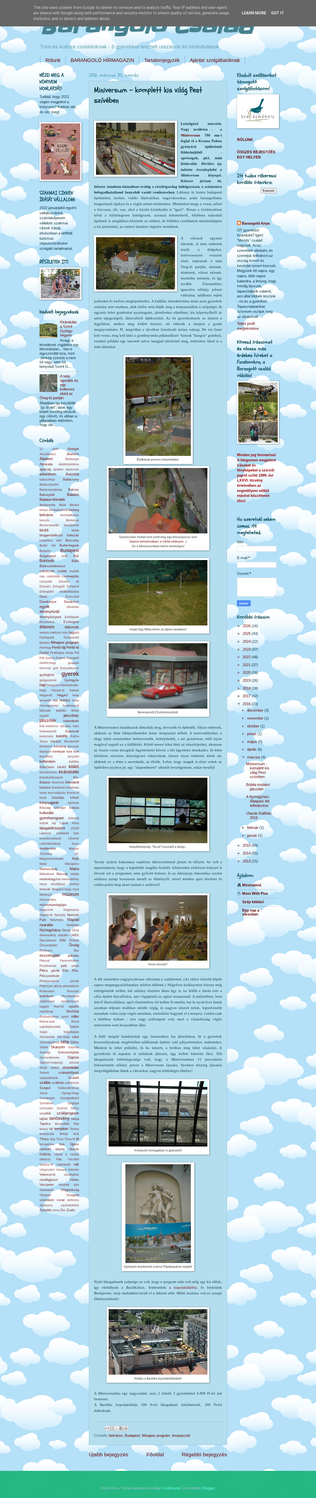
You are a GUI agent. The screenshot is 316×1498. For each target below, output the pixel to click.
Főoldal (155, 1454)
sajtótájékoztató (50, 1026)
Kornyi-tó (73, 792)
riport (64, 1016)
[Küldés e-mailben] (107, 1428)
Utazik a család (66, 1154)
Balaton (73, 495)
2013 (247, 861)
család (62, 571)
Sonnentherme (49, 1057)
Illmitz (75, 710)
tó (77, 1139)
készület (73, 756)
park (64, 966)
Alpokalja (46, 464)
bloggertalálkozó (51, 535)
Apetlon (58, 469)
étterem (47, 626)
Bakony (73, 489)
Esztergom (71, 622)
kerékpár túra (62, 751)
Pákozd (45, 960)
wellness (73, 1200)
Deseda (64, 581)
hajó (43, 685)
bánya (44, 509)
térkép (64, 1133)
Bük (76, 556)
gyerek (70, 674)
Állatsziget (72, 459)
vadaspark (64, 1164)
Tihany (44, 1139)
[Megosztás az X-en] (116, 1428)
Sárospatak (47, 1036)
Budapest (132, 1436)
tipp (52, 1139)
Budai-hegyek (69, 545)
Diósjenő (73, 586)
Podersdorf (47, 991)
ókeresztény (48, 935)
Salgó (43, 1031)
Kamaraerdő (48, 731)
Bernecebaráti (49, 525)
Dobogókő (47, 591)
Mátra (74, 869)
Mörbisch (46, 894)
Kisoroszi (58, 782)
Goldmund (171, 1488)
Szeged (45, 1088)
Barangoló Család (146, 26)
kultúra (74, 808)
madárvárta (48, 848)
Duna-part (72, 596)
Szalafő (73, 1078)
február (253, 828)
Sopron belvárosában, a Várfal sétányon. (156, 541)
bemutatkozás (69, 515)
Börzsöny (72, 540)
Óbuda (66, 930)
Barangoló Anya (256, 223)
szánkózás (72, 1082)
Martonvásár (48, 869)
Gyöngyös (71, 680)
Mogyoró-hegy (61, 889)
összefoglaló (50, 955)
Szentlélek (47, 1103)
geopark (73, 662)
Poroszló (73, 991)
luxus (75, 843)
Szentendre (47, 1098)
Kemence (46, 746)
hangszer (53, 685)
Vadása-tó (46, 1164)
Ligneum (45, 833)
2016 (247, 704)
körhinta (73, 802)
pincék (74, 981)
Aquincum (72, 469)
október (253, 726)
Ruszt (75, 1021)
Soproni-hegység (51, 1062)
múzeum (70, 894)
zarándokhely (70, 1205)
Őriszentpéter (49, 945)
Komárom (58, 787)
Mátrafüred (47, 873)
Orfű (62, 940)
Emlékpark (72, 617)
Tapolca (45, 1124)
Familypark (47, 637)
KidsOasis (47, 767)
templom (61, 1129)
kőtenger (60, 807)
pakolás (73, 955)
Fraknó (60, 658)
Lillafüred (62, 833)
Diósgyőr (59, 586)
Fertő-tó (72, 647)
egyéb (44, 607)
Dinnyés (45, 586)
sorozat (74, 1062)
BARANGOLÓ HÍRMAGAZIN (102, 60)
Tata (76, 1123)
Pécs (44, 971)
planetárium (71, 986)
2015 (247, 845)
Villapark (45, 1195)
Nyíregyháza (50, 930)
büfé (65, 556)
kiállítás (74, 761)
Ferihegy (45, 647)
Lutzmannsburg (50, 843)
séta (64, 1041)
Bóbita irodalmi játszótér (258, 787)
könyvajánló (49, 803)
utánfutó (45, 1149)
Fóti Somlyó (47, 658)
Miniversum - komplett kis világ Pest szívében (257, 770)
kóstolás (58, 797)
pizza (58, 986)
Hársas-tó (57, 690)
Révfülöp (72, 1011)
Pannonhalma (69, 960)
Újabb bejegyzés (108, 1454)
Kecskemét (71, 741)
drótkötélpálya (69, 591)
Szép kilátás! (253, 902)
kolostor (45, 787)
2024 (247, 641)
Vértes (74, 1180)
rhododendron (49, 1016)
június (252, 734)
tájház (44, 1119)
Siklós (74, 1042)
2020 (247, 673)
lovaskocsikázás (50, 838)
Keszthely (46, 756)
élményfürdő (49, 612)
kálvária (65, 726)
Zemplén (46, 1210)
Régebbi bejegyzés (204, 1454)
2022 (247, 657)
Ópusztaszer (48, 940)
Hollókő (64, 700)
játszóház (71, 716)
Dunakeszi (71, 601)
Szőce (75, 1108)
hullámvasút (71, 705)
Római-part (47, 1021)
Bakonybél (47, 495)
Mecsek (62, 874)
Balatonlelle (48, 504)
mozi (76, 889)
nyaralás (46, 925)
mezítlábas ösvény (65, 884)
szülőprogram (68, 1113)
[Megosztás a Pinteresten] (125, 1428)
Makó (43, 863)
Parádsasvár (48, 965)
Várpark (61, 1169)
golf (55, 668)
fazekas (45, 642)
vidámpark (47, 1189)
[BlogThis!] (111, 1428)
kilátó (74, 766)
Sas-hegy (63, 1036)
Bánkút (74, 504)
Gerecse (45, 668)
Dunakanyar (48, 601)
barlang (74, 510)
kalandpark (71, 721)
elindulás (73, 606)
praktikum (47, 996)
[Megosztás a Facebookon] (121, 1428)
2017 (247, 696)
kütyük (44, 823)
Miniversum (190, 135)
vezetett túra (69, 1184)
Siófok (44, 1047)
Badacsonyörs (49, 484)
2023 (247, 649)
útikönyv (45, 1159)
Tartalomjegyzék (162, 60)
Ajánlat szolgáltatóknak (215, 60)
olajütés (63, 935)
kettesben (47, 761)
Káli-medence (49, 726)
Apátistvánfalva (69, 464)
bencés (44, 520)
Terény (74, 1128)
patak (75, 965)
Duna (43, 596)
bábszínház (47, 479)
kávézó (56, 741)
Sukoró (44, 1072)
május (252, 742)
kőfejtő (74, 797)
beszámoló (71, 525)
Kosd (43, 797)
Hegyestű (46, 695)
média (75, 873)
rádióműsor (47, 1001)
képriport (45, 751)
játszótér (48, 720)
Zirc (63, 1210)
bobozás (73, 535)
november (255, 718)
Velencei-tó (47, 1174)
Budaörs (45, 550)
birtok (75, 530)
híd (55, 700)
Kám (76, 726)
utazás (60, 1149)
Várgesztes (47, 1169)
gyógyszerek (48, 680)
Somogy (45, 1052)
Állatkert (46, 459)
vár (76, 1164)
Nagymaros (71, 909)
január (252, 835)
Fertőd (44, 653)
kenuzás (73, 746)
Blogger (208, 1488)
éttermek (72, 627)
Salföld (74, 1026)
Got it (277, 13)
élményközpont (50, 617)
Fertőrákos (57, 652)
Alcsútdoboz (48, 454)
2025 (247, 634)
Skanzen (58, 1047)
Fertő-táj (58, 647)
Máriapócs (72, 863)
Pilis (65, 971)
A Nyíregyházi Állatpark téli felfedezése (257, 801)
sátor (75, 1037)
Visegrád (72, 1195)
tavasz (44, 1128)
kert (76, 751)
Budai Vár (48, 545)
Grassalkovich (69, 668)
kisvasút (72, 782)
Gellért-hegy (48, 662)
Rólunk (52, 60)
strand (55, 1067)
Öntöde (74, 940)
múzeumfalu (48, 899)
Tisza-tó (69, 1139)
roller (75, 1016)
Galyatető (72, 658)
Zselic (71, 1210)
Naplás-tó (46, 914)
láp (54, 823)
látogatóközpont (52, 828)
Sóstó (43, 1067)
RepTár (59, 1006)
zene (56, 1210)
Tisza (59, 1139)
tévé (76, 1133)
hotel (75, 700)
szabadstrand (49, 1077)
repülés (74, 1006)
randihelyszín (70, 1001)
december (255, 710)
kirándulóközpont (51, 777)
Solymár (73, 1047)
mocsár (45, 889)
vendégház (71, 1174)
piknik (55, 971)
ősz (76, 950)
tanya (75, 1119)
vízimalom (47, 1200)
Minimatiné (251, 885)
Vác (59, 1159)
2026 (247, 626)
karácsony (46, 736)
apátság (45, 469)
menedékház (70, 879)
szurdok (45, 1113)
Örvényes (46, 950)
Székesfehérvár (68, 1087)
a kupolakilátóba (183, 1287)
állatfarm (73, 454)
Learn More (254, 13)
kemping (60, 746)
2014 (247, 853)
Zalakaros (46, 1205)
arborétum (48, 474)
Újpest (74, 1144)
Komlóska (72, 787)
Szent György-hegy (59, 1093)
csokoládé (53, 576)
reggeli (44, 1006)
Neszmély (56, 919)
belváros (116, 1436)
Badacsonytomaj (51, 489)
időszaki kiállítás (53, 710)
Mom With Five (255, 893)
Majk (75, 858)
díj (77, 581)
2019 (247, 680)
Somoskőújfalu (68, 1052)
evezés (44, 632)
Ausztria (72, 474)
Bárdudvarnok (58, 509)
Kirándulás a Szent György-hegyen (68, 328)
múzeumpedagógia (53, 905)
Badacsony (71, 479)
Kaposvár (72, 731)
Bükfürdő (47, 561)
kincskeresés (48, 772)
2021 (247, 665)
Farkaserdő (71, 637)
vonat (61, 1200)
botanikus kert (50, 540)
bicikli (44, 530)
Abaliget (73, 449)
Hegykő (62, 695)
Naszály (60, 914)
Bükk (75, 561)
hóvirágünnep (49, 705)
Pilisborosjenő (49, 981)
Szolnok (62, 1108)
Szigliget (73, 1103)
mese (43, 884)
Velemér (73, 1169)
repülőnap (46, 1011)
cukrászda (47, 571)
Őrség (74, 945)
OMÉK (74, 935)
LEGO (75, 828)
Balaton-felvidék (52, 500)
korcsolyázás (57, 792)
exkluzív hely (59, 632)
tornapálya (47, 1144)
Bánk (62, 504)
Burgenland (48, 556)
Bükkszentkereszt (52, 566)
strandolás (70, 1068)
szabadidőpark (68, 1072)
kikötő (61, 767)
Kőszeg (45, 808)
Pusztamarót (70, 996)
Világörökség (69, 1190)
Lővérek (73, 838)
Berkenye (72, 520)
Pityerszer (46, 986)
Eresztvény (47, 621)
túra (61, 1144)
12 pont (49, 448)
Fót (77, 652)
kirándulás (69, 771)
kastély (62, 736)
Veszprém (47, 1185)
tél (51, 1129)
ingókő (44, 715)
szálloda (58, 1083)
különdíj (73, 818)
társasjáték (62, 1123)
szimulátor (46, 1108)
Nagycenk (46, 909)
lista (76, 833)
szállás (45, 1083)
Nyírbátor (73, 925)
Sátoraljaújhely (50, 1042)
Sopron (73, 1057)
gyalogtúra (47, 675)
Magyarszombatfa (51, 858)
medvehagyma (50, 879)
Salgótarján (71, 1031)
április (252, 749)
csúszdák (46, 581)
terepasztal (181, 1436)
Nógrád (73, 920)
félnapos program (156, 1436)
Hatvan (74, 690)
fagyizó (74, 632)
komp (43, 792)
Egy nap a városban (250, 912)
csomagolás (70, 576)
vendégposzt (49, 1180)
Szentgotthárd (69, 1098)
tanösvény (59, 1118)
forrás (70, 652)
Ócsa (75, 930)
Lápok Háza (69, 823)
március (254, 757)
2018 (247, 688)
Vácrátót (73, 1159)
